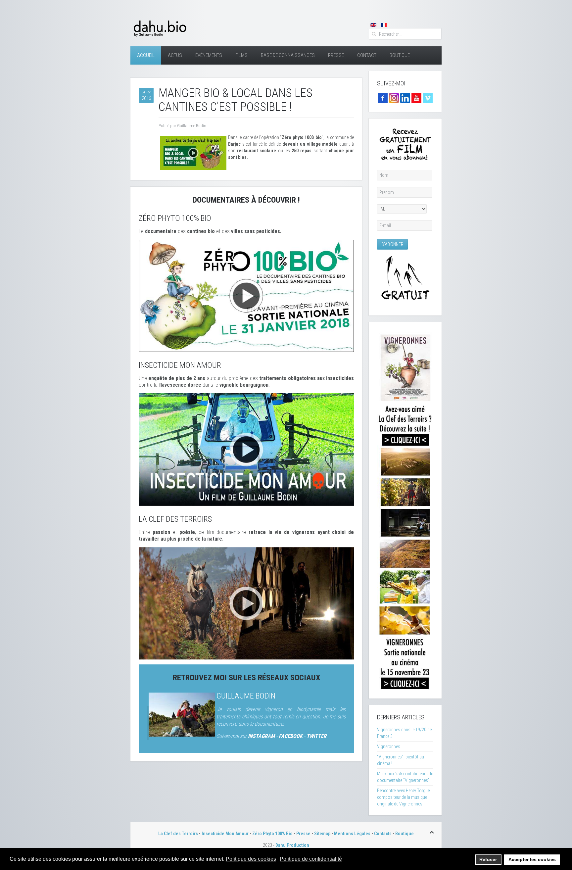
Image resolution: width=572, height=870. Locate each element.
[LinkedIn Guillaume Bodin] (405, 97)
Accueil (146, 55)
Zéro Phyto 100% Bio (272, 833)
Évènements (208, 55)
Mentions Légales (352, 833)
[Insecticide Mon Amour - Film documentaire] (246, 449)
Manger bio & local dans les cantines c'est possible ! (235, 100)
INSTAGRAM (261, 736)
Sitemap (322, 833)
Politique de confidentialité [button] (311, 859)
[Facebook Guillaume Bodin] (382, 97)
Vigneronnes (388, 746)
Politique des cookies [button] (251, 859)
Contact (366, 55)
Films (241, 55)
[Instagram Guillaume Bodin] (394, 97)
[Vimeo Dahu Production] (427, 97)
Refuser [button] (488, 859)
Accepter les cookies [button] (532, 859)
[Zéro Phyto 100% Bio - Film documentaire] (246, 295)
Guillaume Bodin (245, 696)
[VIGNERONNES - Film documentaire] (405, 509)
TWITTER (316, 736)
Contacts (383, 833)
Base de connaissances (288, 55)
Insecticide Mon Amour (225, 833)
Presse (336, 55)
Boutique (400, 55)
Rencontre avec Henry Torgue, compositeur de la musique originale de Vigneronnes (404, 797)
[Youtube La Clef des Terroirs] (416, 97)
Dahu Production (292, 845)
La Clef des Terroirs (178, 833)
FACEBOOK (291, 736)
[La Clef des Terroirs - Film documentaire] (246, 602)
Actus (175, 55)
